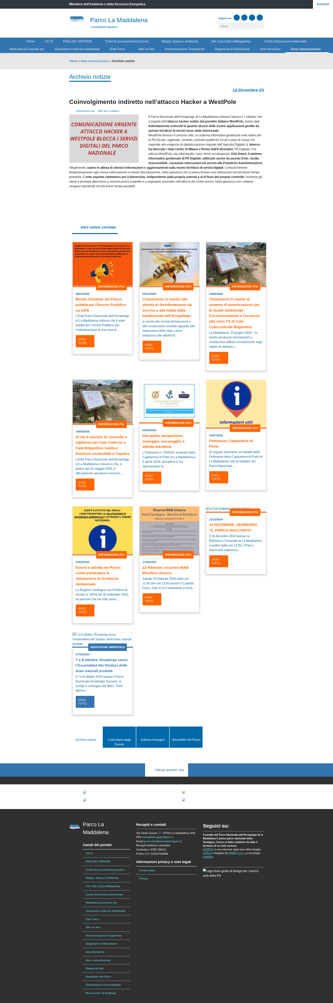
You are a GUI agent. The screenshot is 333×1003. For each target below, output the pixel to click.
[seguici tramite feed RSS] (260, 17)
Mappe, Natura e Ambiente (180, 41)
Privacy (143, 878)
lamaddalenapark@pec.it (157, 837)
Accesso (323, 4)
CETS (49, 41)
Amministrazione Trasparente (185, 49)
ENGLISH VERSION (77, 41)
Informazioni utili (84, 111)
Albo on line (146, 49)
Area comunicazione (306, 49)
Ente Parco (118, 49)
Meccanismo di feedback (101, 993)
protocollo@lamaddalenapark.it (163, 841)
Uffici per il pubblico (108, 111)
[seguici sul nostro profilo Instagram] (252, 17)
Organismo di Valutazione (232, 49)
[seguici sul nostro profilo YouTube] (244, 17)
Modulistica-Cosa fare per (27, 49)
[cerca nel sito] (261, 26)
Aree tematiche (270, 49)
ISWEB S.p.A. (236, 853)
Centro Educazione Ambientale (285, 41)
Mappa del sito (95, 968)
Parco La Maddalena (119, 20)
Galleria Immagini (153, 739)
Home (30, 41)
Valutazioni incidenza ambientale (77, 49)
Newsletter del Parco (186, 739)
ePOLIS (207, 853)
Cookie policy (147, 870)
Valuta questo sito (168, 770)
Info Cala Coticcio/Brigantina (231, 41)
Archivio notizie (85, 739)
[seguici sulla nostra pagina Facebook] (237, 17)
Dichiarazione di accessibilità (103, 984)
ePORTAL (208, 849)
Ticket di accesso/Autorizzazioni (127, 41)
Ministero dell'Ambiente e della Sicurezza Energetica (107, 4)
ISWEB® (208, 857)
